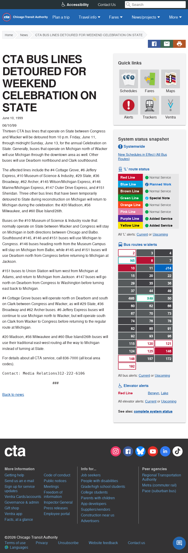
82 (133, 328)
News (24, 35)
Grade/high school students (103, 487)
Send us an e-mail (19, 481)
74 (133, 321)
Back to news (13, 395)
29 (133, 283)
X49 (150, 298)
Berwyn (153, 393)
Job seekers (91, 475)
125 (150, 351)
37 (133, 291)
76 (151, 321)
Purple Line (129, 218)
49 (169, 291)
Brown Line (129, 191)
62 (151, 306)
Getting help (14, 475)
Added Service (160, 218)
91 (169, 328)
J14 (168, 268)
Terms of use (15, 543)
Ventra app (13, 514)
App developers (93, 504)
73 (169, 313)
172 (168, 359)
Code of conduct (57, 475)
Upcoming (160, 234)
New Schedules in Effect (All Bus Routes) (142, 157)
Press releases (56, 508)
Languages (18, 547)
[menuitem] (61, 17)
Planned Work (160, 184)
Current (142, 234)
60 (133, 306)
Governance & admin (22, 502)
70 (151, 313)
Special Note (159, 198)
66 (169, 306)
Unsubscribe (68, 543)
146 (168, 351)
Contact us (136, 543)
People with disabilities (99, 481)
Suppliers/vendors (95, 509)
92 (133, 336)
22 (169, 276)
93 (151, 336)
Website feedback (103, 543)
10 (133, 268)
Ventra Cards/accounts (23, 497)
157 (150, 359)
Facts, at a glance (19, 519)
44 (151, 291)
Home (9, 35)
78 (169, 321)
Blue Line (128, 184)
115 (132, 344)
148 (132, 359)
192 (132, 366)
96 (169, 336)
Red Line (127, 177)
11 (151, 268)
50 (169, 298)
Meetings (51, 487)
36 (169, 283)
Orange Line (130, 205)
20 (151, 276)
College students (94, 492)
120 (150, 344)
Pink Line (127, 212)
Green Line (129, 198)
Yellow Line (129, 225)
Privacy (42, 543)
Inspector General (58, 502)
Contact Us (107, 5)
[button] (40, 469)
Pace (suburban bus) (159, 491)
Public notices (55, 481)
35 (151, 283)
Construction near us (97, 515)
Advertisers (90, 521)
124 (132, 351)
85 (151, 328)
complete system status (153, 411)
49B (131, 298)
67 (133, 313)
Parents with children (98, 498)
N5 (132, 261)
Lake (164, 393)
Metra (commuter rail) (159, 485)
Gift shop (12, 508)
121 (168, 344)
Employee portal (57, 514)
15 (133, 276)
